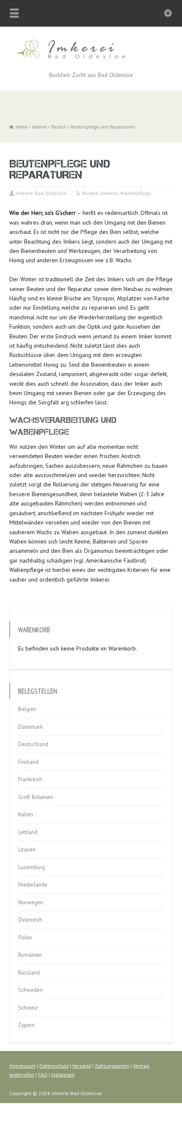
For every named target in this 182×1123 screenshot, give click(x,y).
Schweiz (28, 1007)
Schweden (30, 990)
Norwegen (30, 902)
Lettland (27, 832)
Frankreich (30, 779)
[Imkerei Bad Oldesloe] (91, 60)
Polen (25, 937)
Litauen (27, 849)
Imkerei (109, 193)
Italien (25, 814)
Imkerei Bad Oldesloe (41, 193)
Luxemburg (31, 867)
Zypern (26, 1025)
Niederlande (32, 884)
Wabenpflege (135, 193)
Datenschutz (54, 1066)
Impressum (22, 1066)
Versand (81, 1066)
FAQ (42, 1074)
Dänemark (30, 726)
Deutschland (33, 744)
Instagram (63, 1074)
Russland (29, 972)
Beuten (90, 193)
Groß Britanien (35, 797)
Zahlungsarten (112, 1066)
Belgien (27, 709)
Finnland (28, 762)
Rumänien (30, 954)
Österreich (30, 919)
